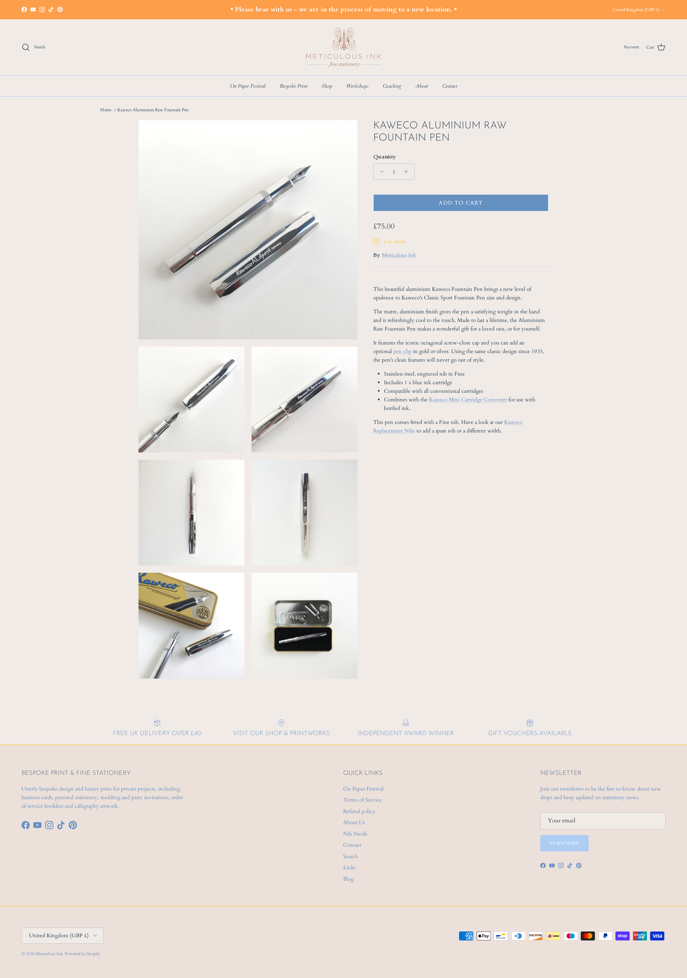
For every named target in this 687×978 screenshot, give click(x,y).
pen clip (402, 351)
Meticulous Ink (399, 255)
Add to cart (461, 202)
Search (350, 856)
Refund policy (359, 811)
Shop (327, 86)
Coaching (392, 86)
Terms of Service (362, 799)
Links (349, 867)
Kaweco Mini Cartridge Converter (468, 399)
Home (105, 110)
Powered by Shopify (82, 954)
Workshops (357, 86)
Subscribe (564, 843)
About (421, 86)
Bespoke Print (293, 86)
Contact (449, 86)
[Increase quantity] (408, 172)
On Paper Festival (247, 86)
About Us (354, 822)
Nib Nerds (355, 833)
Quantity (384, 156)
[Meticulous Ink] (343, 47)
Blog (348, 878)
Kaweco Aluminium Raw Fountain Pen (153, 110)
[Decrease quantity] (380, 172)
